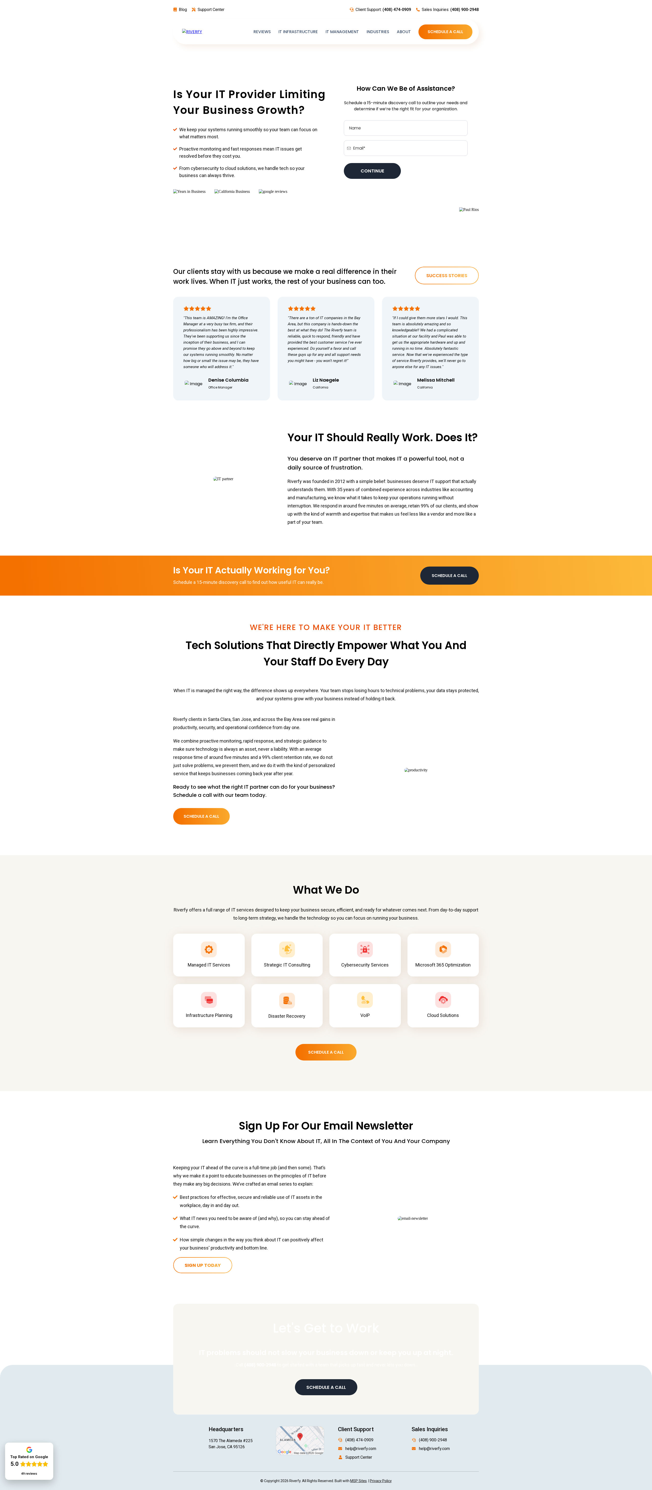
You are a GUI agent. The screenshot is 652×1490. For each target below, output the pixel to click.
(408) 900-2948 (433, 1440)
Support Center (211, 9)
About (404, 32)
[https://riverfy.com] (192, 32)
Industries (377, 32)
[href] (300, 1440)
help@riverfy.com (360, 1448)
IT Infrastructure (298, 32)
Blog (183, 9)
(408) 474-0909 (359, 1440)
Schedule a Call (445, 32)
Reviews (262, 32)
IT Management (342, 32)
